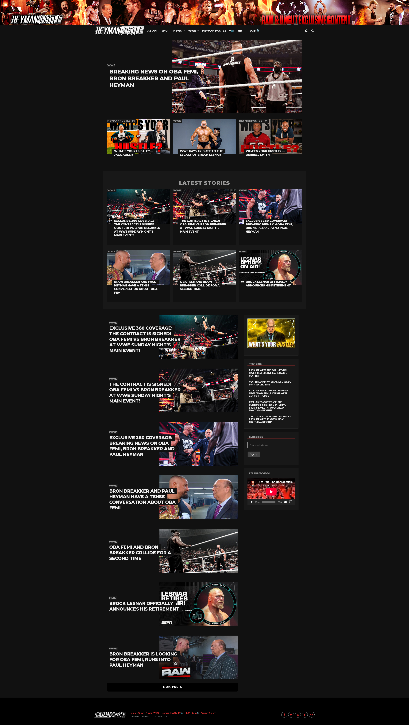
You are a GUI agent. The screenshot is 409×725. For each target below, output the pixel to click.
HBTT (242, 30)
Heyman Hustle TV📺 (218, 30)
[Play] (251, 502)
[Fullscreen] (291, 502)
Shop (166, 30)
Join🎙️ (254, 30)
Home (133, 713)
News (177, 30)
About (152, 30)
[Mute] (285, 502)
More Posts (172, 686)
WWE (192, 30)
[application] (271, 491)
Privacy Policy (208, 713)
